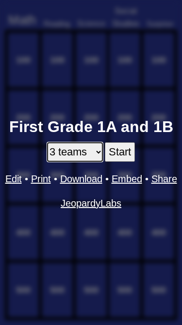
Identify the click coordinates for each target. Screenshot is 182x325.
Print (41, 178)
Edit (13, 178)
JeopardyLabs (91, 203)
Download (81, 178)
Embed (127, 178)
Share (164, 178)
